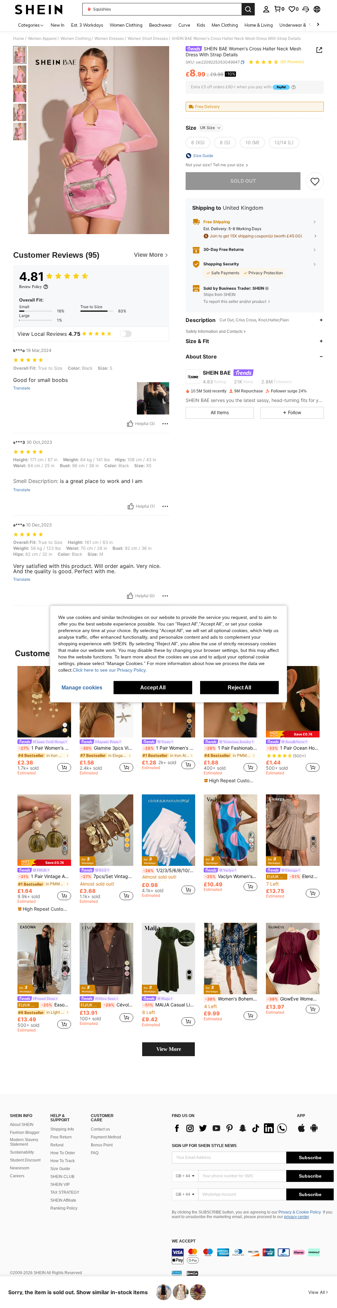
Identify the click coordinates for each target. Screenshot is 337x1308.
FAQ (94, 1153)
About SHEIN (22, 1124)
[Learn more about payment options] (293, 87)
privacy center (296, 1217)
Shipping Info (62, 1129)
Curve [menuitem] (184, 25)
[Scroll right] (318, 24)
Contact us (100, 1129)
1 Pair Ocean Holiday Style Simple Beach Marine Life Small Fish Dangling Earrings (293, 748)
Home (18, 38)
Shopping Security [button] (221, 264)
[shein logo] (39, 9)
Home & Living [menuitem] (259, 25)
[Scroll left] (310, 24)
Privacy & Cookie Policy (299, 1212)
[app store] (301, 1131)
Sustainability (22, 1152)
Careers (17, 1176)
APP (301, 1116)
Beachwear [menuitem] (160, 25)
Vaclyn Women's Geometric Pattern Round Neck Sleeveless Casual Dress (231, 876)
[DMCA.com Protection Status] (192, 1273)
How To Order (62, 1153)
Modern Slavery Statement (24, 1142)
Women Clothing (76, 38)
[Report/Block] (165, 424)
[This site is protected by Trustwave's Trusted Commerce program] (177, 1273)
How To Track (62, 1161)
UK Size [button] (207, 127)
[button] (306, 9)
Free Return (61, 1137)
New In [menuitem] (58, 25)
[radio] (198, 142)
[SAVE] (315, 181)
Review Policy (30, 286)
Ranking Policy (63, 1208)
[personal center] (266, 9)
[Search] (248, 9)
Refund (57, 1145)
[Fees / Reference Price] (208, 74)
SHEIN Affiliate (63, 1200)
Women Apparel (42, 38)
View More (168, 1049)
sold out (243, 181)
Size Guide (60, 1168)
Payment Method (106, 1137)
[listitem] (44, 721)
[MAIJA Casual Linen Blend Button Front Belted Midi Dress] (168, 958)
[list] (231, 1128)
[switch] (126, 334)
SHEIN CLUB (62, 1176)
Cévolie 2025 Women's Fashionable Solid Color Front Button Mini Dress (107, 1004)
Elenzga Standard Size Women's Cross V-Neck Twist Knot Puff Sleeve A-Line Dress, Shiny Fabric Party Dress (293, 876)
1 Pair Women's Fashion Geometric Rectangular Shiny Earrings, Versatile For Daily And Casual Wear (169, 748)
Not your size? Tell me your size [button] (215, 165)
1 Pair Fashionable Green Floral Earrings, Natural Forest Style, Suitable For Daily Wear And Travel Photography (231, 748)
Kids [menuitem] (201, 25)
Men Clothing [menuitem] (225, 25)
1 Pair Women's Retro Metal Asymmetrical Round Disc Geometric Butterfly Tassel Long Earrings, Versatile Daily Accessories (45, 748)
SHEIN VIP (60, 1184)
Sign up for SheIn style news (204, 1145)
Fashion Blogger (24, 1132)
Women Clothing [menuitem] (126, 25)
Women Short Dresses (148, 38)
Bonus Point (102, 1145)
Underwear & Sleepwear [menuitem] (303, 25)
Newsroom (19, 1168)
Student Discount (25, 1160)
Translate (21, 388)
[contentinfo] (253, 1256)
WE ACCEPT (183, 1241)
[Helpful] (130, 424)
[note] (230, 780)
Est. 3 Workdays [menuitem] (87, 25)
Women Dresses (109, 38)
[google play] (314, 1131)
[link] (279, 9)
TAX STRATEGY (64, 1192)
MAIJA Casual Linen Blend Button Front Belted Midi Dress (169, 1004)
